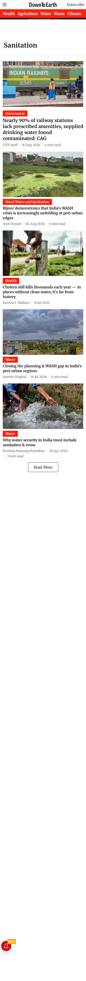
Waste (59, 13)
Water (46, 13)
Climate (74, 13)
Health (9, 13)
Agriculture (28, 13)
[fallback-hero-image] (43, 84)
